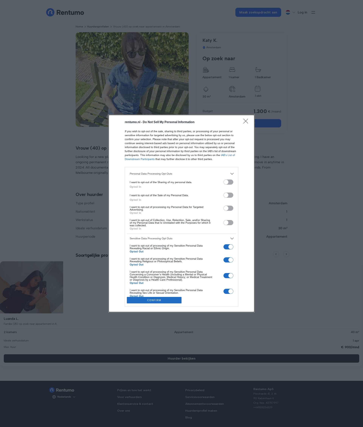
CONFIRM (154, 300)
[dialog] (181, 213)
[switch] (228, 182)
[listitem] (181, 174)
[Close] (247, 122)
